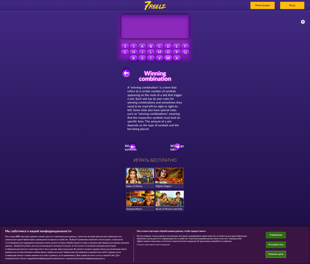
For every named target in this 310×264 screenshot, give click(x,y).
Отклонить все (275, 245)
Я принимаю (276, 235)
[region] (155, 245)
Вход (292, 5)
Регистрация (262, 5)
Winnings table (178, 148)
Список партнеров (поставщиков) (153, 245)
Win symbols (131, 148)
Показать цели (275, 254)
